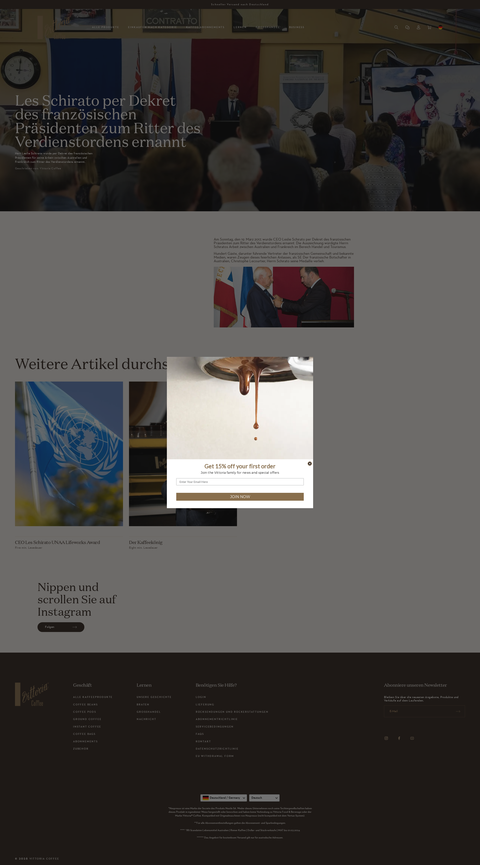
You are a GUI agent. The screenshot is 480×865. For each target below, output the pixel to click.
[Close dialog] (310, 463)
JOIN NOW (240, 496)
